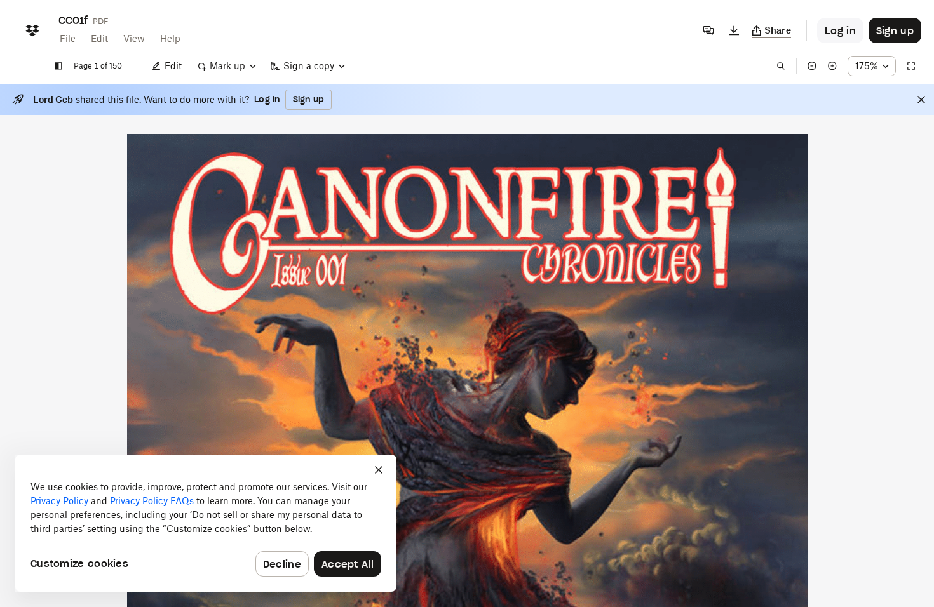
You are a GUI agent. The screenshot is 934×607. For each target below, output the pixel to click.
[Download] (734, 30)
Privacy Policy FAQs (152, 500)
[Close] (921, 100)
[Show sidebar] (58, 66)
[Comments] (708, 30)
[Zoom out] (812, 66)
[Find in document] (781, 66)
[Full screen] (911, 66)
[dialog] (205, 523)
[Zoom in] (832, 66)
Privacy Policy (59, 500)
